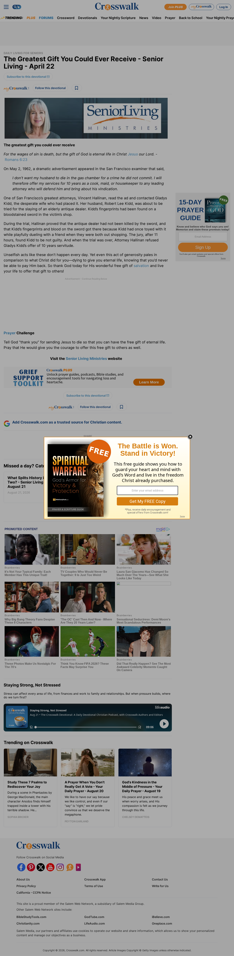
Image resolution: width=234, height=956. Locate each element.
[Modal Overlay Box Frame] (117, 478)
